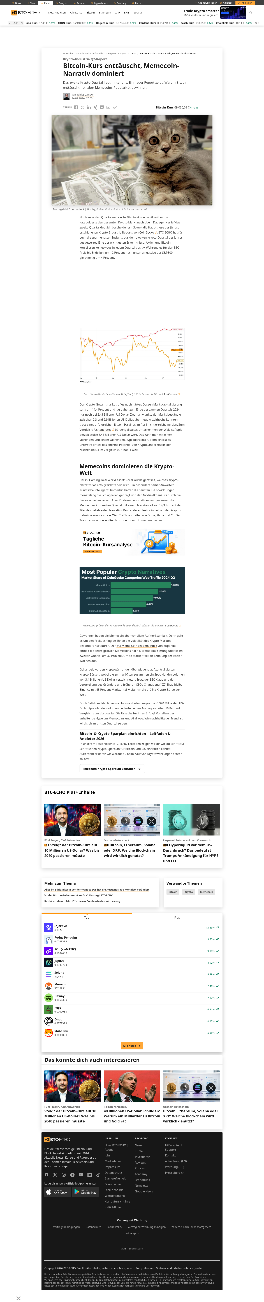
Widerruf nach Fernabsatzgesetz (191, 1227)
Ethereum (105, 12)
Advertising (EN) (176, 1161)
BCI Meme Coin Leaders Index (137, 646)
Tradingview (170, 394)
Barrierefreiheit (115, 1178)
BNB (126, 12)
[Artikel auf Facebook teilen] (76, 107)
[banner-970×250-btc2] (132, 542)
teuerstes (104, 430)
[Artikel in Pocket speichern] (102, 107)
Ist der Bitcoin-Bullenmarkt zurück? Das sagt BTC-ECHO (78, 895)
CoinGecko (146, 232)
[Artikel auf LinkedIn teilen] (89, 107)
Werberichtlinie (115, 1196)
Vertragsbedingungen (66, 1227)
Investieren (142, 1157)
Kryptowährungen (117, 53)
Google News (144, 1191)
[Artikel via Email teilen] (108, 107)
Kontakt (170, 1155)
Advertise (228, 2)
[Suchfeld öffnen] (251, 12)
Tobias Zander (85, 94)
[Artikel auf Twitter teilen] (82, 107)
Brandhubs (142, 1180)
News (138, 1145)
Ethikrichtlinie (114, 1190)
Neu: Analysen (57, 12)
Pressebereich (174, 1173)
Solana (138, 12)
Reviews (140, 1163)
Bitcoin (91, 12)
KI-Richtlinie (113, 1207)
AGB (123, 1248)
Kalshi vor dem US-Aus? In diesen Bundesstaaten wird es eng (82, 901)
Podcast (140, 1168)
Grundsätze (113, 1184)
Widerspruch (133, 1233)
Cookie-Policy (114, 1227)
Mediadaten (113, 1161)
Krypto (188, 892)
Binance (85, 690)
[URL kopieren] (115, 107)
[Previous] (4, 1295)
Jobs (107, 1155)
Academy (141, 1174)
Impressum (112, 1167)
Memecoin (206, 892)
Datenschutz (113, 1173)
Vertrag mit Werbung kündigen (147, 1227)
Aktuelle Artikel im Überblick (90, 53)
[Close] (18, 1298)
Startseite (68, 53)
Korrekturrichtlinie (117, 1201)
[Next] (12, 1295)
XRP (117, 12)
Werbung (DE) (174, 1167)
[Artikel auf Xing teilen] (95, 107)
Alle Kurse (76, 12)
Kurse (139, 1151)
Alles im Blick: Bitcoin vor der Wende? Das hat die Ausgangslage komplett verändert (96, 889)
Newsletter (142, 1186)
